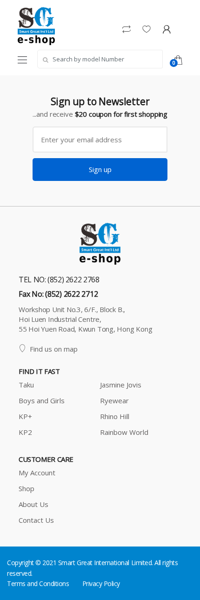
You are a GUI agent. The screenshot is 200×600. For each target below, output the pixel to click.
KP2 (25, 432)
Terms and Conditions (38, 583)
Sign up (100, 169)
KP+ (25, 416)
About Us (33, 504)
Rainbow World (124, 432)
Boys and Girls (42, 400)
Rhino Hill (114, 416)
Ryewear (114, 400)
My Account (37, 472)
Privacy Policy (101, 583)
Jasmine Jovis (120, 384)
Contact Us (36, 520)
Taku (26, 384)
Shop (26, 488)
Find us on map (54, 348)
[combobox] (100, 59)
